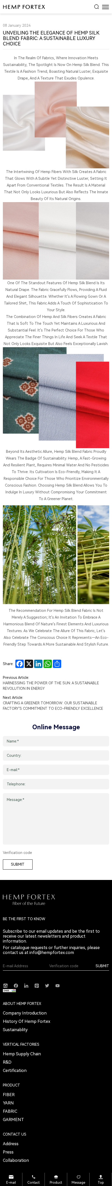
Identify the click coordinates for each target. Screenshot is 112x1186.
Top (101, 1182)
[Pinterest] (36, 985)
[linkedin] (26, 985)
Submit (102, 966)
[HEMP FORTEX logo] (24, 6)
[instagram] (5, 985)
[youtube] (57, 985)
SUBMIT (17, 864)
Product (56, 1182)
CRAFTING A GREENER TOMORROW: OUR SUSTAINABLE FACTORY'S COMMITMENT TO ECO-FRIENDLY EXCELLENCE (53, 706)
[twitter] (47, 985)
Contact (33, 1182)
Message (78, 1182)
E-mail (11, 1182)
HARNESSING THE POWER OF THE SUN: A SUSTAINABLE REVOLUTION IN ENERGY (51, 686)
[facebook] (15, 985)
